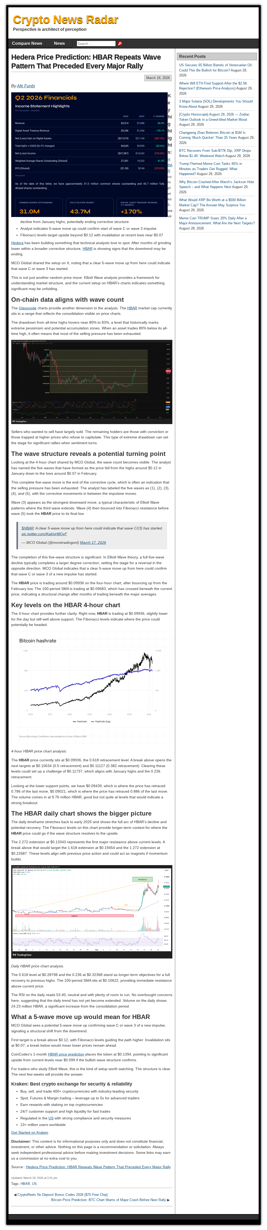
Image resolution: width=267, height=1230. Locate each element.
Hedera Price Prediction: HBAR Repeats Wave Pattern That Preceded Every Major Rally (98, 1167)
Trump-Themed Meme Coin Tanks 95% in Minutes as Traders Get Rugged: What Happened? (210, 169)
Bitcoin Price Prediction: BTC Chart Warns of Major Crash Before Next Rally (108, 1200)
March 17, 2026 (93, 542)
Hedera (17, 243)
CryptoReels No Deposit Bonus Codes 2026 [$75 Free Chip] (62, 1195)
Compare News (27, 43)
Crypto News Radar (65, 19)
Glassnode (28, 308)
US (50, 1118)
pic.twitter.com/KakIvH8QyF (44, 534)
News (59, 43)
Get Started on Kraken (29, 1132)
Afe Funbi (26, 86)
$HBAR (28, 528)
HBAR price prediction (66, 1054)
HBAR (170, 165)
